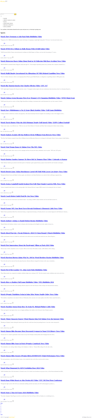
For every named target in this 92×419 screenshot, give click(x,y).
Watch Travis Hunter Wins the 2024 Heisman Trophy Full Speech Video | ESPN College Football (35, 122)
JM (4, 43)
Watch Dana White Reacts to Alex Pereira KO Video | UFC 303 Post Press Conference (31, 380)
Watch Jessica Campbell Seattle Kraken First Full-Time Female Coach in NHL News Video (33, 184)
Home (5, 18)
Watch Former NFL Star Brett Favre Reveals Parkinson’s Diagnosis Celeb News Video (31, 208)
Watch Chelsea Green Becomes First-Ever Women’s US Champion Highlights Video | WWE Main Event (38, 98)
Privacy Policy (8, 24)
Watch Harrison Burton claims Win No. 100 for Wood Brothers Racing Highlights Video (32, 257)
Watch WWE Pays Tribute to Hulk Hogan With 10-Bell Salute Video (25, 49)
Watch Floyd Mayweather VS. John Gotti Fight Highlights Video (24, 270)
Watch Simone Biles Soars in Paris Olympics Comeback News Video (25, 343)
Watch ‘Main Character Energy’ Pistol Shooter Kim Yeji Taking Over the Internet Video (32, 319)
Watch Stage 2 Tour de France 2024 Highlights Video (20, 393)
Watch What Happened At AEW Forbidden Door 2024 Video (22, 368)
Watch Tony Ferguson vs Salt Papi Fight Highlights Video (21, 36)
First (2, 403)
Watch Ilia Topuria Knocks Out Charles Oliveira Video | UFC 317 (24, 86)
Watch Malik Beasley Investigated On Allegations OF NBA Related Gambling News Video (33, 73)
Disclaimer (7, 26)
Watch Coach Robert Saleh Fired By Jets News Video (20, 196)
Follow (3, 1)
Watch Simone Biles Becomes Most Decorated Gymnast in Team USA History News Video (32, 331)
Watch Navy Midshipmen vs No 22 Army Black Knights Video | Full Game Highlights (31, 110)
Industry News (8, 23)
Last (1, 414)
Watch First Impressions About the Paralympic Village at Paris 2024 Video (27, 245)
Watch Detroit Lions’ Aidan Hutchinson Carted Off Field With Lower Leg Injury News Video (34, 172)
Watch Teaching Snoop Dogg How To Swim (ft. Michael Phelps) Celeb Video (28, 307)
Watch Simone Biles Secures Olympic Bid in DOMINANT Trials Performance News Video (32, 356)
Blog (5, 21)
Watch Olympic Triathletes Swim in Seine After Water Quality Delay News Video (29, 294)
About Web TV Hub (9, 20)
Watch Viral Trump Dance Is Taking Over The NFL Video (21, 147)
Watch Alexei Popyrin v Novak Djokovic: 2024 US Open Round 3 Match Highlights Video (33, 233)
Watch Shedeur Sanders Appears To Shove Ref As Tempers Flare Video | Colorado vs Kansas (34, 159)
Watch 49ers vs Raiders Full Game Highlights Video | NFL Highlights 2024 (27, 282)
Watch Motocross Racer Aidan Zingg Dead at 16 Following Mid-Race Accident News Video (33, 61)
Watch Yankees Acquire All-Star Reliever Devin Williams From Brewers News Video (31, 135)
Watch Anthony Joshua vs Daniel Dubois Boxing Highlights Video (24, 221)
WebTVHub (11, 417)
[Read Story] (13, 45)
